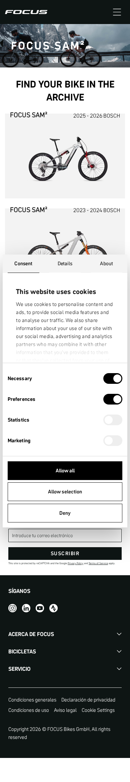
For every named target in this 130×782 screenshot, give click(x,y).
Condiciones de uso (28, 710)
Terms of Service (98, 563)
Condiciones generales (32, 699)
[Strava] (53, 608)
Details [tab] (65, 263)
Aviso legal (65, 710)
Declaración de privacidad (88, 699)
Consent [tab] (23, 263)
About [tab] (106, 263)
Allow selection (65, 491)
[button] (117, 12)
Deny (65, 512)
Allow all (65, 470)
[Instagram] (12, 608)
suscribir (65, 553)
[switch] (112, 400)
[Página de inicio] (26, 12)
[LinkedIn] (26, 608)
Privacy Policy (75, 563)
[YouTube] (40, 608)
